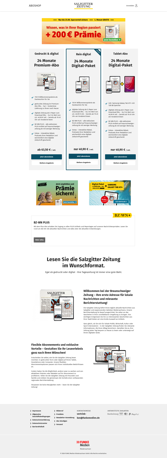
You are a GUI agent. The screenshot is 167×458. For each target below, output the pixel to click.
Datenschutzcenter (39, 423)
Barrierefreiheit (38, 427)
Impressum (36, 411)
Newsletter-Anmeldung (65, 418)
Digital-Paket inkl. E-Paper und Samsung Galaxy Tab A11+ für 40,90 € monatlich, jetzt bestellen (110, 193)
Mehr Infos (39, 240)
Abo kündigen (61, 421)
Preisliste (60, 414)
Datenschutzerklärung (41, 420)
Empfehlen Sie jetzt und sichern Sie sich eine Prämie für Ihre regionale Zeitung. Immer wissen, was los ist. (57, 193)
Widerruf (59, 411)
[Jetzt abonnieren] (46, 81)
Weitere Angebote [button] (47, 163)
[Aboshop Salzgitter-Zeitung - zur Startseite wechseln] (83, 6)
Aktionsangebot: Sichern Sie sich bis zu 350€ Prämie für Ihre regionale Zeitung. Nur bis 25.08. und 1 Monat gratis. (83, 31)
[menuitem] (129, 6)
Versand (59, 424)
